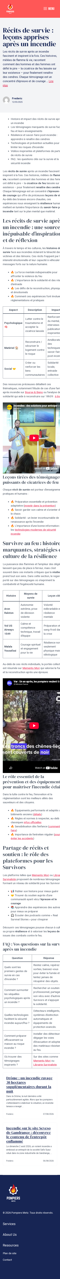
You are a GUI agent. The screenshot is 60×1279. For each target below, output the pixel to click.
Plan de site (9, 1253)
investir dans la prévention (39, 505)
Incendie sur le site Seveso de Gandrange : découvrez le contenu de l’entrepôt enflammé (28, 1135)
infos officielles (32, 822)
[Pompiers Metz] (10, 8)
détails (37, 814)
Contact (7, 1259)
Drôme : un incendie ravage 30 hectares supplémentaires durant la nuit (29, 1084)
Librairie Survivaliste (45, 1064)
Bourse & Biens (34, 392)
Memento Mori (31, 668)
